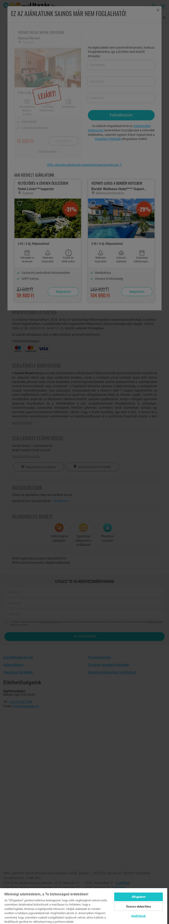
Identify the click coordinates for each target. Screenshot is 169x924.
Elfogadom (138, 896)
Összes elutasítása (138, 906)
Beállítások (138, 916)
